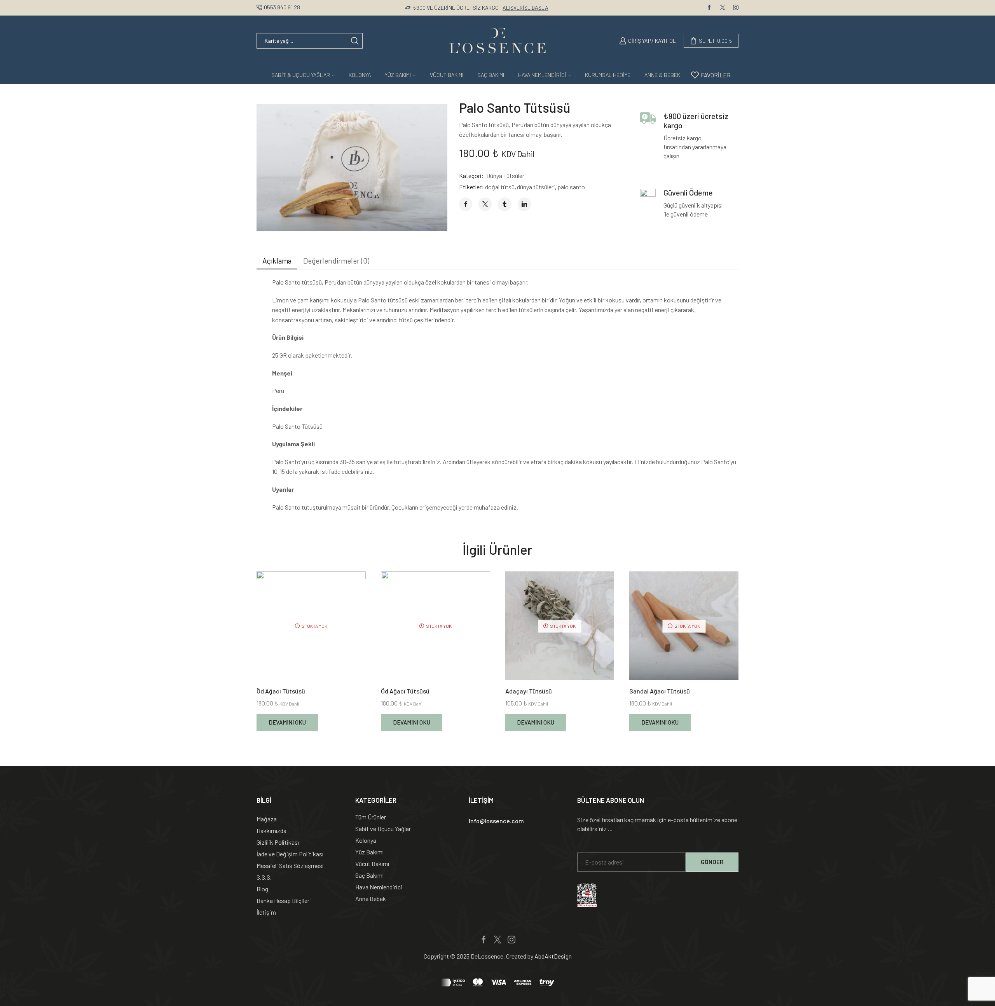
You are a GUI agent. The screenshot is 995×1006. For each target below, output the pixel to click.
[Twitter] (722, 8)
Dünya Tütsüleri (506, 175)
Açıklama (277, 260)
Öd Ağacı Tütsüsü (281, 691)
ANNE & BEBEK (662, 75)
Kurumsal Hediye (607, 75)
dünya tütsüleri (536, 186)
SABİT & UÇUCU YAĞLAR (300, 75)
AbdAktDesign (553, 956)
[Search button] (354, 40)
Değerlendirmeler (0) (336, 260)
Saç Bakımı (490, 75)
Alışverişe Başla (525, 7)
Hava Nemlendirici (542, 75)
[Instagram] (735, 8)
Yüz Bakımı (398, 75)
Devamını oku (287, 722)
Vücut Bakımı (446, 75)
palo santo (571, 186)
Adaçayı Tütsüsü (528, 691)
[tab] (277, 260)
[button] (496, 821)
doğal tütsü (500, 186)
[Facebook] (709, 8)
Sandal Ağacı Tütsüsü (659, 691)
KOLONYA (360, 75)
